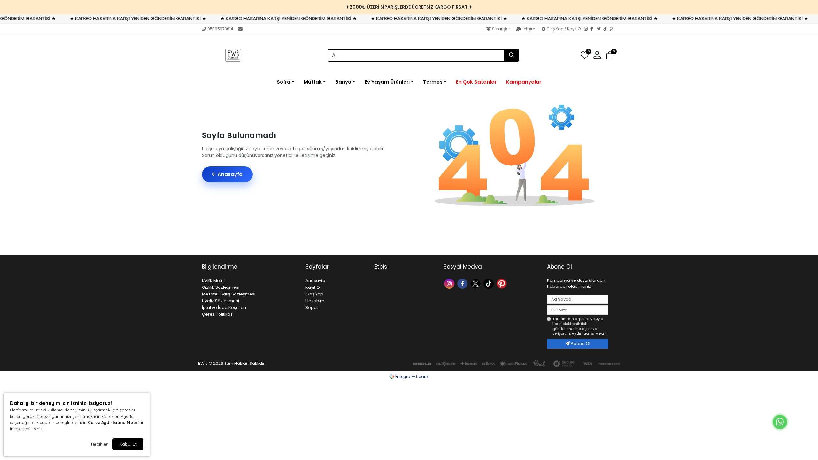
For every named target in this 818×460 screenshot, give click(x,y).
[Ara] (511, 55)
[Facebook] (593, 29)
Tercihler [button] (99, 444)
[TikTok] (606, 29)
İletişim (528, 29)
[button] (610, 55)
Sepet (311, 307)
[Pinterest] (613, 29)
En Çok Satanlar (476, 82)
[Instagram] (587, 29)
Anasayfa (229, 174)
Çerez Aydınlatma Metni (113, 422)
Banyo (343, 82)
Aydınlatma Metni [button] (589, 333)
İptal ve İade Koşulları (224, 307)
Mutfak (313, 82)
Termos (433, 82)
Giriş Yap (314, 294)
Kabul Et (128, 444)
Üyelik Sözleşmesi (220, 301)
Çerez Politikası (218, 314)
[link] (409, 7)
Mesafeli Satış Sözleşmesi (228, 294)
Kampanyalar (523, 82)
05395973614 (220, 29)
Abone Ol (580, 344)
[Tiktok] (489, 283)
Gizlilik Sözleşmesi (220, 287)
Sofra (283, 82)
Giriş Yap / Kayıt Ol (564, 29)
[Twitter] (600, 29)
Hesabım (314, 301)
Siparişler (501, 29)
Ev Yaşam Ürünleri (387, 82)
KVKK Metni (213, 281)
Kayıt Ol (313, 287)
